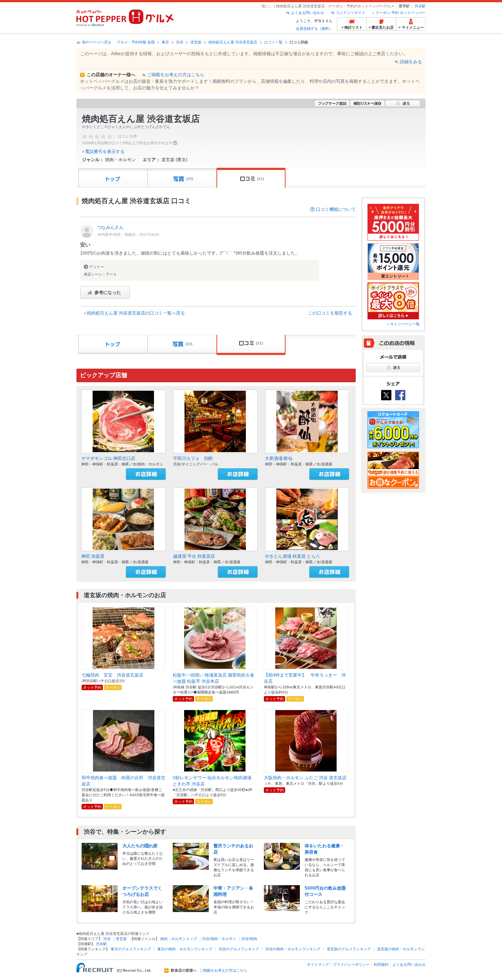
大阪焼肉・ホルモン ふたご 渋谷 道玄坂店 (305, 777)
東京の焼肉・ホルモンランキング (184, 949)
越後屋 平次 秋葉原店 (194, 556)
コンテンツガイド (350, 13)
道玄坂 (195, 42)
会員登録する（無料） (314, 28)
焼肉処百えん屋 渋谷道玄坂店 (232, 42)
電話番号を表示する (105, 151)
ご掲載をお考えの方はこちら (175, 74)
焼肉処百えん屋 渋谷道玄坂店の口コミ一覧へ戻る (136, 313)
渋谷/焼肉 (249, 939)
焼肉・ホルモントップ (178, 939)
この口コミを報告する (330, 313)
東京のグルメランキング (131, 949)
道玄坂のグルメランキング (349, 949)
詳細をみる (411, 61)
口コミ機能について (336, 209)
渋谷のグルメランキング (239, 949)
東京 (165, 42)
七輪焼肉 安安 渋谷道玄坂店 (112, 675)
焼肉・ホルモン (120, 159)
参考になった (107, 292)
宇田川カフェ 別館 (193, 458)
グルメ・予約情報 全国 (136, 42)
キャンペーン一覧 (405, 324)
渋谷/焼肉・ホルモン (219, 939)
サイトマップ (318, 964)
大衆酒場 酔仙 (279, 458)
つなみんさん (110, 227)
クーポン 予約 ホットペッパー (401, 13)
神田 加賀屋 (92, 556)
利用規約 (381, 964)
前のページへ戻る (96, 42)
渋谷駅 (420, 6)
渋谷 (179, 42)
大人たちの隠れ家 (140, 845)
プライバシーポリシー (351, 964)
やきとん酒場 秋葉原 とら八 (292, 556)
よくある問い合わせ (307, 13)
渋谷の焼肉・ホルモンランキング (292, 949)
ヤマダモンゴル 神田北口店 (108, 458)
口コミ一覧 (273, 42)
